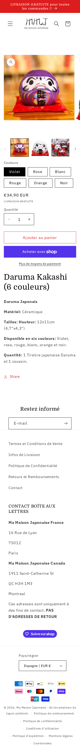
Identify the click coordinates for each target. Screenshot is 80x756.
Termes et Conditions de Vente (36, 443)
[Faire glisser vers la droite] (75, 148)
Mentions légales (61, 736)
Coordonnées (42, 743)
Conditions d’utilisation (42, 728)
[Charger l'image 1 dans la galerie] (20, 147)
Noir (64, 183)
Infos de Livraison (24, 454)
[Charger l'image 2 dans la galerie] (40, 147)
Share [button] (15, 376)
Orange (40, 183)
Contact (16, 487)
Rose (37, 171)
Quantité (11, 209)
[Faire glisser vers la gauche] (4, 148)
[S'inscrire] (65, 423)
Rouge (15, 183)
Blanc (60, 171)
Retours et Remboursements (34, 476)
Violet (14, 171)
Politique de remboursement (54, 713)
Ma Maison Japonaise (31, 707)
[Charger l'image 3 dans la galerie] (60, 147)
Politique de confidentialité (42, 721)
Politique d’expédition (28, 736)
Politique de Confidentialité (33, 465)
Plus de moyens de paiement (40, 264)
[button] (10, 23)
